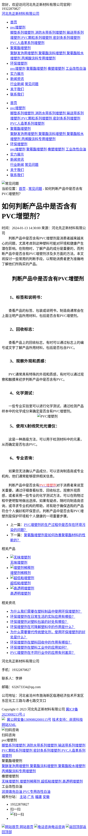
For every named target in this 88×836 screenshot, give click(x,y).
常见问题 (31, 84)
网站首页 (26, 827)
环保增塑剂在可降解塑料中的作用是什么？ (42, 627)
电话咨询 (58, 827)
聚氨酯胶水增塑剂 (71, 766)
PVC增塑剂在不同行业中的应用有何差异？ (42, 652)
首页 (13, 22)
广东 (30, 797)
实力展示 (17, 74)
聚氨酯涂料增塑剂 (52, 53)
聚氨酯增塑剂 (20, 48)
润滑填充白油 (12, 792)
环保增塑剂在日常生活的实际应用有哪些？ (42, 616)
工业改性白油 (76, 68)
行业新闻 (17, 84)
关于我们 (17, 89)
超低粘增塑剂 (20, 583)
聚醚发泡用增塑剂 (24, 53)
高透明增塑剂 (20, 593)
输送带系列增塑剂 (71, 745)
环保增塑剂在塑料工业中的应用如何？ (39, 647)
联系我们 (17, 94)
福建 (38, 797)
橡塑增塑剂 (56, 68)
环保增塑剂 (18, 63)
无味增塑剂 (18, 562)
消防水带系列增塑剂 (51, 32)
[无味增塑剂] (48, 557)
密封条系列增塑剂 (66, 37)
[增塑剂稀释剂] (48, 567)
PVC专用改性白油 (36, 792)
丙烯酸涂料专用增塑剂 (38, 58)
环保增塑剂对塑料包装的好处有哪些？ (39, 622)
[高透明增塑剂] (48, 588)
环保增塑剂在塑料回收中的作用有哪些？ (41, 642)
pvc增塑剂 (17, 27)
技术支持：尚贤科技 (67, 719)
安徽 (46, 797)
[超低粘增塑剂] (48, 577)
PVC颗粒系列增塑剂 (37, 37)
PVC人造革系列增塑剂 (27, 43)
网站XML (9, 725)
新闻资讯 (17, 79)
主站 (23, 797)
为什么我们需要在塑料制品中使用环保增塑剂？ (46, 611)
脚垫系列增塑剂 (22, 32)
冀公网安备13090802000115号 (29, 719)
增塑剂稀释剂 (20, 573)
